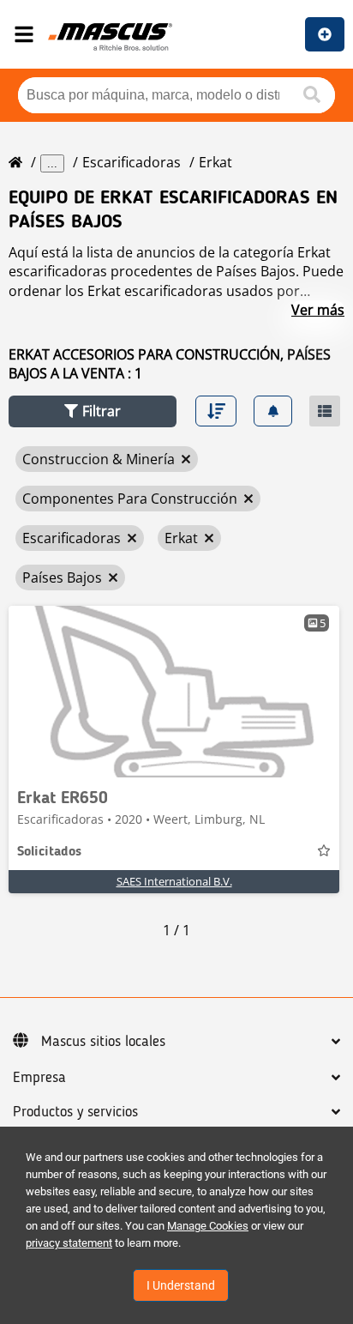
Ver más (317, 309)
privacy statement (69, 1242)
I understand (181, 1285)
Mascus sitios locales (103, 1041)
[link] (174, 691)
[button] (92, 411)
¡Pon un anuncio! (324, 34)
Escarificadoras (131, 162)
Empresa (39, 1077)
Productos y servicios (75, 1112)
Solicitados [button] (49, 852)
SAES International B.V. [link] (174, 881)
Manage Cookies (207, 1225)
